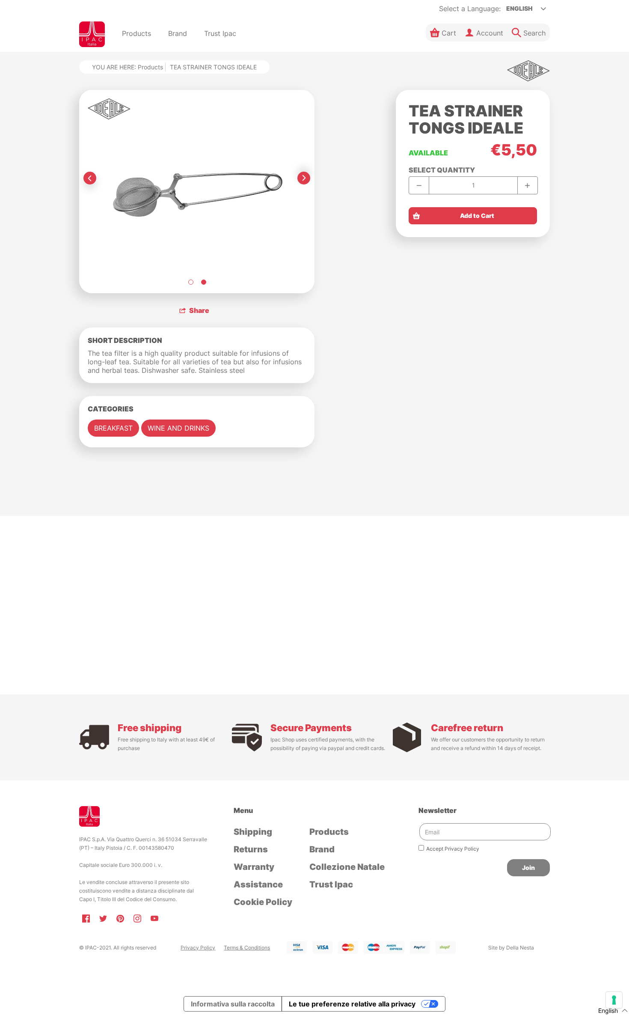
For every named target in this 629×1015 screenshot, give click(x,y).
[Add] (527, 184)
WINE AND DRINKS (178, 428)
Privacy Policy (198, 947)
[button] (443, 33)
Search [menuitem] (534, 33)
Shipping (253, 832)
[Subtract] (419, 184)
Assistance (258, 884)
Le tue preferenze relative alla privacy (352, 1004)
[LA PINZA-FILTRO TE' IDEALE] (190, 282)
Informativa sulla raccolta (233, 1004)
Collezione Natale (347, 867)
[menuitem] (136, 34)
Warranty (254, 867)
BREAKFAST (113, 428)
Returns (251, 849)
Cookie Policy (263, 902)
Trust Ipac (331, 884)
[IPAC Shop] (92, 34)
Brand (322, 849)
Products (150, 67)
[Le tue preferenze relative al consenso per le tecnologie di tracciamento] (614, 1000)
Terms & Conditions (247, 947)
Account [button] (489, 33)
